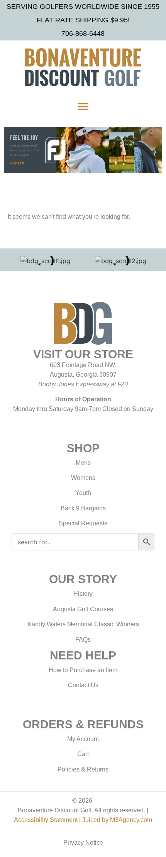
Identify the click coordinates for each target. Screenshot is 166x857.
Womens (83, 478)
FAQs (83, 639)
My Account (83, 739)
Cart (83, 754)
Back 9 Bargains (83, 508)
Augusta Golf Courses (83, 609)
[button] (83, 106)
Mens (83, 463)
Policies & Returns (83, 769)
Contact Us (83, 685)
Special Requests (83, 523)
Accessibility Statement (46, 820)
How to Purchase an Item (83, 670)
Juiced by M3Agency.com (117, 820)
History (83, 593)
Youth (83, 493)
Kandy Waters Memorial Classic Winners (83, 624)
